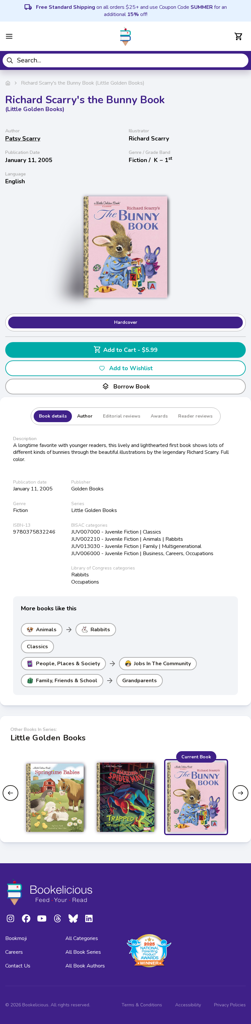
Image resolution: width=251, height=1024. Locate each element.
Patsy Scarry (22, 138)
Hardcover (125, 322)
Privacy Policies (230, 1005)
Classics (37, 646)
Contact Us (17, 965)
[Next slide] (240, 793)
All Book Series (83, 952)
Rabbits (100, 629)
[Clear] (241, 60)
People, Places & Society (68, 663)
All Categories (81, 938)
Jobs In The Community (162, 663)
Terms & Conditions (142, 1005)
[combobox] (125, 60)
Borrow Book (126, 386)
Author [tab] (84, 416)
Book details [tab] (53, 416)
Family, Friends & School (66, 680)
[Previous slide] (10, 793)
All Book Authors (85, 965)
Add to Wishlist (131, 368)
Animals (46, 629)
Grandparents (139, 680)
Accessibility (188, 1005)
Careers (14, 952)
